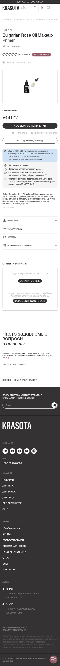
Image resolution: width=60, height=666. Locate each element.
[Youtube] (27, 451)
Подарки (8, 479)
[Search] (35, 8)
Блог (5, 563)
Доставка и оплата (14, 546)
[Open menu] (56, 7)
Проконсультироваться (19, 62)
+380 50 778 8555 (12, 463)
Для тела (8, 485)
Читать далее (8, 207)
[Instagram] (19, 451)
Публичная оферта (14, 552)
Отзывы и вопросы (14, 263)
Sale (5, 509)
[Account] (42, 7)
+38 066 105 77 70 (14, 598)
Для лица (8, 497)
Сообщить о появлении (30, 125)
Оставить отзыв (30, 281)
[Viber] (12, 451)
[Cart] (48, 8)
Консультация (11, 528)
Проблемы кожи (12, 503)
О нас (6, 557)
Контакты (8, 569)
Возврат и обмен (13, 540)
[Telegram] (5, 451)
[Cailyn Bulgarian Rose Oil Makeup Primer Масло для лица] (30, 86)
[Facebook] (34, 451)
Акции (6, 534)
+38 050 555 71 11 (14, 613)
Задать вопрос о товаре (30, 301)
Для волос (9, 491)
